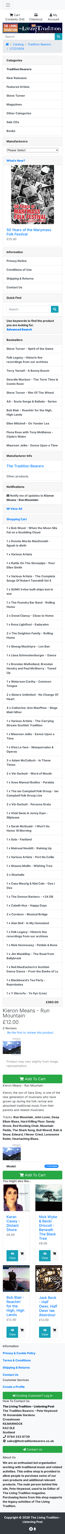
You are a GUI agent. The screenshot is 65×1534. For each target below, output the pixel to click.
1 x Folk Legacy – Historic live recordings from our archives (27, 934)
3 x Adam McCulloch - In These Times (28, 762)
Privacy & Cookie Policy (19, 1353)
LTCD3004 (17, 48)
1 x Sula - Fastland (19, 839)
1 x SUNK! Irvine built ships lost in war (29, 591)
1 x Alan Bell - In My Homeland (27, 923)
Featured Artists (17, 87)
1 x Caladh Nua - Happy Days (26, 905)
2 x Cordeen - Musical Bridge (27, 914)
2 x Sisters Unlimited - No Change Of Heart (32, 697)
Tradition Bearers (39, 44)
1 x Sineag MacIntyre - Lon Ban (28, 646)
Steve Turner (15, 95)
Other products (17, 476)
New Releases (16, 78)
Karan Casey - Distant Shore (13, 1223)
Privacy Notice (16, 261)
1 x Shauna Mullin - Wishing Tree (29, 866)
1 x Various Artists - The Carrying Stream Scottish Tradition (30, 723)
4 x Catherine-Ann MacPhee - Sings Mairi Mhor (31, 710)
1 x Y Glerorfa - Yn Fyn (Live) (26, 993)
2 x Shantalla (15, 874)
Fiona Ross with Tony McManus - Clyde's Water (29, 434)
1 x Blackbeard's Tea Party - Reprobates (25, 982)
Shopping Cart (16, 519)
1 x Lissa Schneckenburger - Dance (31, 655)
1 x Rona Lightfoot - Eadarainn (27, 624)
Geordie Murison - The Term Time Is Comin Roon (32, 382)
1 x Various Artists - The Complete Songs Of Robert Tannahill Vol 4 (30, 578)
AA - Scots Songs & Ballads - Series (31, 401)
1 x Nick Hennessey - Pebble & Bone (31, 945)
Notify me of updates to (30, 498)
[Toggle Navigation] (8, 5)
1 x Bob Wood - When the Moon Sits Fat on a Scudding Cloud (31, 530)
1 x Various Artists (19, 554)
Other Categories (18, 113)
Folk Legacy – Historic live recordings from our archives (27, 360)
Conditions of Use (19, 269)
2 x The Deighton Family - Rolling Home (29, 635)
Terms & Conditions (17, 1360)
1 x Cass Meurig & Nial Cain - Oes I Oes (30, 886)
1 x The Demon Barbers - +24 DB (29, 896)
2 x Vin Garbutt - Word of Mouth (29, 773)
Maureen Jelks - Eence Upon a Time (32, 445)
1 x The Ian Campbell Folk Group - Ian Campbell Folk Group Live (32, 793)
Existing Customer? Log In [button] (34, 1395)
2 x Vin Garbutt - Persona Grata (28, 804)
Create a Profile (14, 1387)
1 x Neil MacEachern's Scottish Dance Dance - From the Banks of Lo (32, 969)
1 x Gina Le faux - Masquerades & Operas (30, 749)
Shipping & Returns (20, 278)
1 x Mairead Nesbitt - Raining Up (29, 848)
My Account (53, 17)
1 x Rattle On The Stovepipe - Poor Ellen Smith (30, 565)
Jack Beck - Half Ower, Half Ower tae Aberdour (48, 1306)
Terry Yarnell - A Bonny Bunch (27, 370)
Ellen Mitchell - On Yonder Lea (27, 423)
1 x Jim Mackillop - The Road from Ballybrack (30, 956)
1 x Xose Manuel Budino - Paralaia (30, 782)
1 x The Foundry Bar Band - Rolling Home (30, 605)
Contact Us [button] (34, 1449)
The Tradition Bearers (25, 466)
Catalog (18, 44)
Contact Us (14, 287)
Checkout (35, 19)
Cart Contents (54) (15, 17)
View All (16, 508)
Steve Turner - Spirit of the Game (29, 348)
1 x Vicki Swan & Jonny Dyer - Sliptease (27, 815)
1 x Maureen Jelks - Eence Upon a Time (30, 736)
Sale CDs (12, 122)
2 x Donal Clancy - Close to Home (30, 615)
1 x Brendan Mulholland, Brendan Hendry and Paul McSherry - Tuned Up (31, 668)
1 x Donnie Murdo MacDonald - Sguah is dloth (28, 543)
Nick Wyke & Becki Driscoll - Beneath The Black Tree (48, 1228)
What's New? (15, 160)
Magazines (14, 104)
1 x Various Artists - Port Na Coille (30, 857)
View (12, 1258)
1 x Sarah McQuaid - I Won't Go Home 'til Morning (28, 828)
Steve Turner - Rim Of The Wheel (30, 392)
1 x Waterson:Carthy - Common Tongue (28, 684)
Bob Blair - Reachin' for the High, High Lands (15, 1306)
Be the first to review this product (30, 1032)
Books (10, 131)
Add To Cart (35, 1079)
